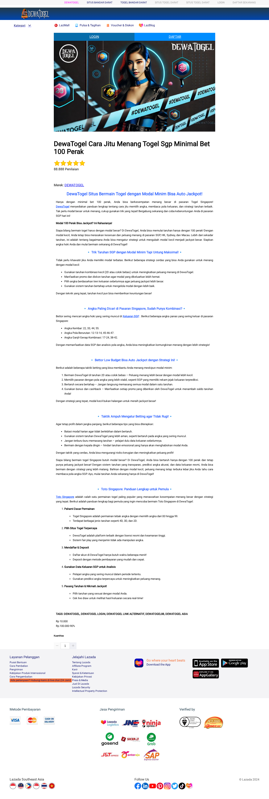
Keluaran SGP (131, 316)
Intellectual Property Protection (89, 690)
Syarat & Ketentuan (83, 673)
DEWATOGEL (71, 2)
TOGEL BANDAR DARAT (133, 2)
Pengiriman (16, 669)
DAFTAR (175, 37)
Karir (75, 669)
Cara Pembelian (19, 665)
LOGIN (221, 2)
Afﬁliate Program (81, 665)
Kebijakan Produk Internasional (27, 673)
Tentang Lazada (81, 662)
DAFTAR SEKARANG (244, 2)
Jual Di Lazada (80, 683)
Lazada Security (81, 687)
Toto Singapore (65, 496)
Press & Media (80, 680)
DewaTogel (62, 206)
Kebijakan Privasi (82, 676)
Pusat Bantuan (18, 662)
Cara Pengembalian (21, 676)
